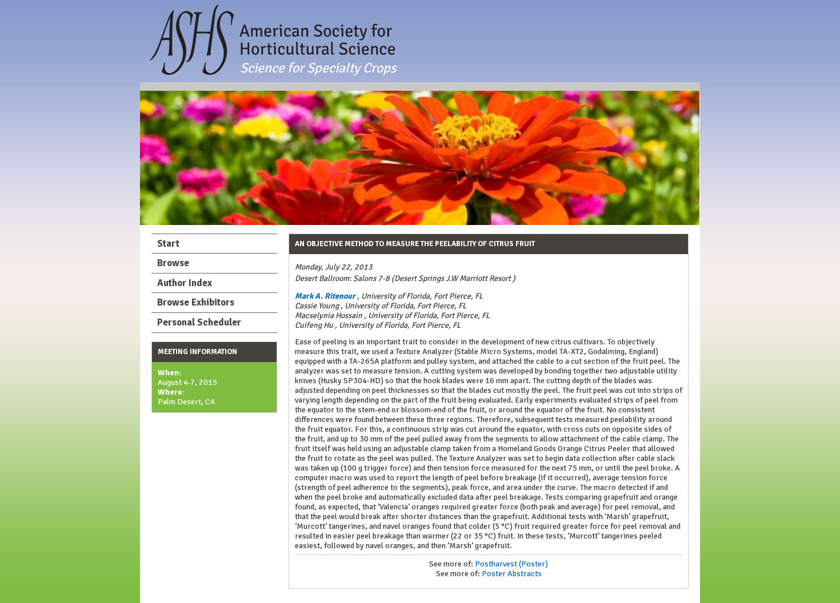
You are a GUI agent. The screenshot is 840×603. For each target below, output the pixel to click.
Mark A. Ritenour (325, 296)
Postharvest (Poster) (511, 564)
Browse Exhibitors (195, 302)
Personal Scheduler (199, 322)
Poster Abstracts (512, 573)
